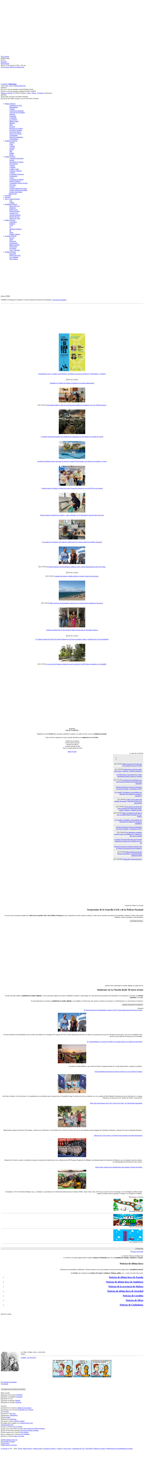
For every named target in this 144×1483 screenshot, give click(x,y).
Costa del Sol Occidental (17, 112)
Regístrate (4, 62)
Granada (12, 148)
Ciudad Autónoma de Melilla (18, 190)
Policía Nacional (14, 211)
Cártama (12, 109)
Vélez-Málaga (13, 139)
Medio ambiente (14, 245)
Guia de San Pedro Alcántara (30, 1430)
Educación (12, 241)
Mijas (11, 125)
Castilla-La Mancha (15, 171)
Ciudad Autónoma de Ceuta (18, 188)
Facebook (19, 1395)
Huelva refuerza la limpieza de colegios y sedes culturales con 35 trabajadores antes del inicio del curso (72, 515)
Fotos (28, 93)
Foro (6, 86)
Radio (8, 1417)
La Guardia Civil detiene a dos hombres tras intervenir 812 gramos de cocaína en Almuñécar (128, 794)
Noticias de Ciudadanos (131, 1304)
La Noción (4, 84)
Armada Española (14, 215)
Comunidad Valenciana (16, 174)
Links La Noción (18, 1436)
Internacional (13, 194)
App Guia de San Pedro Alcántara (34, 1428)
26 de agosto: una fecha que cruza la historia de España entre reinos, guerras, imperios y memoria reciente (129, 808)
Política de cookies (99, 1448)
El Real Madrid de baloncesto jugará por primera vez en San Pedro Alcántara (118, 1071)
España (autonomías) (15, 192)
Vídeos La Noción (6, 93)
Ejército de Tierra (14, 218)
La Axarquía (13, 119)
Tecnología (12, 248)
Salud (11, 239)
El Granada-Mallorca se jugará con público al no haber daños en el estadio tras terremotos (114, 1041)
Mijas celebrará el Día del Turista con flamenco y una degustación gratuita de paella (129, 853)
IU (10, 227)
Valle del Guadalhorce (16, 137)
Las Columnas (13, 257)
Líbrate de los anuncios (24, 1408)
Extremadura (13, 176)
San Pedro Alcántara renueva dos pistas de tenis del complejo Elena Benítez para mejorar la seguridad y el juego (72, 461)
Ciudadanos (13, 222)
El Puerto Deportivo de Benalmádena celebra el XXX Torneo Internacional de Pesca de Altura (76, 567)
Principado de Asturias (16, 162)
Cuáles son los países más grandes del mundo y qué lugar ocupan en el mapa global (128, 801)
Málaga (7, 104)
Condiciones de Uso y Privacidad (82, 1448)
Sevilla (11, 155)
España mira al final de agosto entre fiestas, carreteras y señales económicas (128, 770)
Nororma (12, 126)
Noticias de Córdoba (133, 1295)
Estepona (12, 114)
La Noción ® (5, 1448)
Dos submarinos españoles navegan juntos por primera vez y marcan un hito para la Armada (128, 834)
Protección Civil (14, 206)
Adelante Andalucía (15, 229)
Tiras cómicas (13, 259)
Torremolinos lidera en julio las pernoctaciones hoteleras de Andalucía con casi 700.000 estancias (76, 405)
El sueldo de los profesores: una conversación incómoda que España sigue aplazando (129, 781)
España (7, 156)
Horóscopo (13, 1419)
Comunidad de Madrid (16, 179)
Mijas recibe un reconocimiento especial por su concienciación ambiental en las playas (76, 603)
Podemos (12, 224)
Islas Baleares (13, 164)
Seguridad (8, 204)
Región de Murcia (15, 181)
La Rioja (12, 186)
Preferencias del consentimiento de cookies (119, 1448)
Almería (11, 142)
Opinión (7, 252)
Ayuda (20, 1448)
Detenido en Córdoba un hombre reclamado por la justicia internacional (72, 383)
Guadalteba (12, 118)
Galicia (11, 178)
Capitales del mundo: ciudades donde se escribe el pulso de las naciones (76, 576)
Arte (10, 201)
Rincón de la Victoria (16, 128)
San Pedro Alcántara (19, 93)
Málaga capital (13, 121)
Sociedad (8, 236)
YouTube (18, 1402)
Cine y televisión (14, 250)
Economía (8, 195)
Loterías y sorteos (19, 1421)
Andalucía (8, 141)
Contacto (59, 1448)
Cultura (11, 202)
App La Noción (17, 1426)
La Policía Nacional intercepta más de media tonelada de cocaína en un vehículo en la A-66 (128, 841)
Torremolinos (13, 135)
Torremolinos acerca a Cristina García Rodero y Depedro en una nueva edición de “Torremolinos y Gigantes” (72, 374)
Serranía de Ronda (15, 132)
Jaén (10, 151)
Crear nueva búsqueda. (59, 300)
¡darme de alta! (72, 751)
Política (7, 220)
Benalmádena (13, 107)
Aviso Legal (67, 1448)
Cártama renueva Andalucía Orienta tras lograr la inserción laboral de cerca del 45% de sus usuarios (72, 488)
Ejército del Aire (14, 216)
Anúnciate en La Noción (25, 1409)
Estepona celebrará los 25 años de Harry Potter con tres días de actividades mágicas (72, 630)
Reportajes (12, 254)
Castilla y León (14, 169)
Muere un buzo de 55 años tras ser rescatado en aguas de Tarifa (132, 765)
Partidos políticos (14, 234)
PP (10, 231)
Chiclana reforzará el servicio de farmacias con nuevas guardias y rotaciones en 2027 (129, 788)
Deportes (7, 197)
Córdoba (12, 146)
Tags (14, 1413)
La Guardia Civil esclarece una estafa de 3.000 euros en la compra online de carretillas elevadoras (72, 542)
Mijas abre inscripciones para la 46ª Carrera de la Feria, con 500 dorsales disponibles (116, 1103)
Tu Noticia (40, 93)
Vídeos (34, 93)
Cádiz (11, 144)
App (10, 86)
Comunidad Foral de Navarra (18, 183)
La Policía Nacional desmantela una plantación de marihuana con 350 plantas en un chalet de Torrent (72, 436)
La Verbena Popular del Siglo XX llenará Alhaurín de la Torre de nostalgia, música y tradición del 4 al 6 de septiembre (72, 639)
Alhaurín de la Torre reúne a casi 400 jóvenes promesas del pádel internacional (118, 1135)
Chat (2, 86)
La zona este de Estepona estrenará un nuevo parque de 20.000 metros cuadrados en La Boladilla (76, 664)
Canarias (12, 165)
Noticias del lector (15, 255)
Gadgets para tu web (26, 1423)
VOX (11, 225)
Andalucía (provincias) (16, 158)
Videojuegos (13, 246)
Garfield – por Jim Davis (28, 1357)
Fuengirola (12, 116)
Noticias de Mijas (134, 1300)
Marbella (12, 123)
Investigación (13, 243)
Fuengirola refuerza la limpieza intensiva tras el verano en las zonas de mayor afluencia (128, 847)
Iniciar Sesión (5, 63)
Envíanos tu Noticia (49, 1448)
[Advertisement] (59, 14)
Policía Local (13, 209)
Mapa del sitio (27, 1448)
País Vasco (12, 185)
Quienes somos (37, 1448)
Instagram (19, 1397)
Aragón (11, 160)
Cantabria (12, 167)
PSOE (11, 232)
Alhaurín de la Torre (15, 105)
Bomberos (12, 208)
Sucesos (11, 238)
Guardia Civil (13, 213)
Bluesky (17, 1400)
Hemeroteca (48, 93)
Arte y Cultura (9, 199)
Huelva (11, 149)
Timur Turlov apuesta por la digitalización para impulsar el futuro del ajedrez (118, 1167)
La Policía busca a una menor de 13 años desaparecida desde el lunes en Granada (129, 775)
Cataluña (12, 172)
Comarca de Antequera (16, 111)
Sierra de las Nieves (15, 134)
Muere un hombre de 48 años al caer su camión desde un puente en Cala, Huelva (129, 814)
